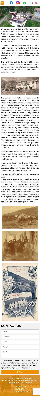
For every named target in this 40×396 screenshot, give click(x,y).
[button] (2, 3)
